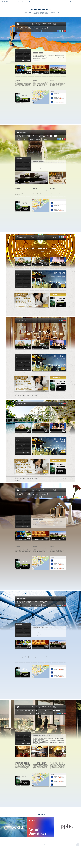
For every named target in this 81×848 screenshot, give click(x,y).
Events (3, 1)
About (47, 1)
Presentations (36, 1)
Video (7, 1)
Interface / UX (20, 1)
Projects (31, 1)
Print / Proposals (13, 1)
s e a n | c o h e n (68, 2)
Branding (26, 1)
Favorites (42, 1)
